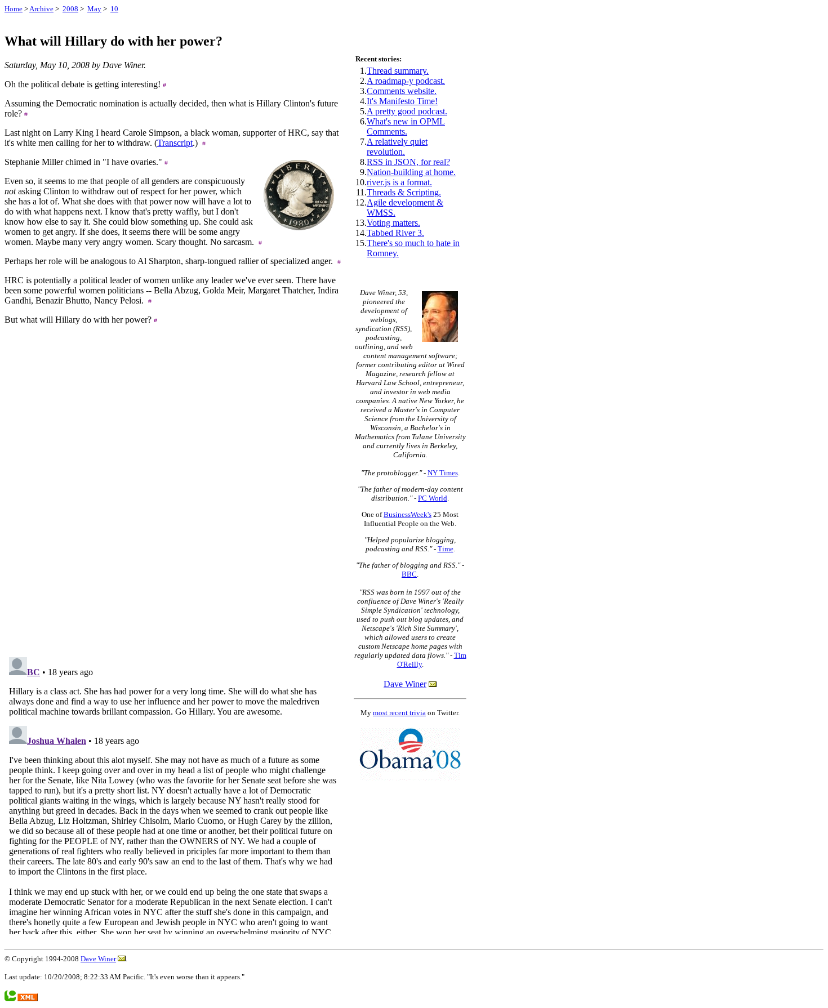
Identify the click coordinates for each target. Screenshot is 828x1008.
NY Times (443, 473)
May (94, 9)
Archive (41, 9)
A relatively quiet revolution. (397, 147)
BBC (409, 574)
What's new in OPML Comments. (406, 126)
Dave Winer (405, 684)
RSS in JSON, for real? (408, 162)
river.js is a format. (399, 182)
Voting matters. (393, 223)
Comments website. (402, 91)
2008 (70, 9)
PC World (432, 498)
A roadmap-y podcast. (406, 81)
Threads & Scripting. (404, 192)
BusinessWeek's (407, 514)
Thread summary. (398, 70)
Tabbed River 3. (395, 233)
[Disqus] (173, 505)
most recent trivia (399, 712)
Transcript (175, 143)
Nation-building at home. (411, 172)
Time (445, 549)
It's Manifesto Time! (402, 101)
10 (114, 9)
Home (14, 9)
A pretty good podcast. (407, 111)
